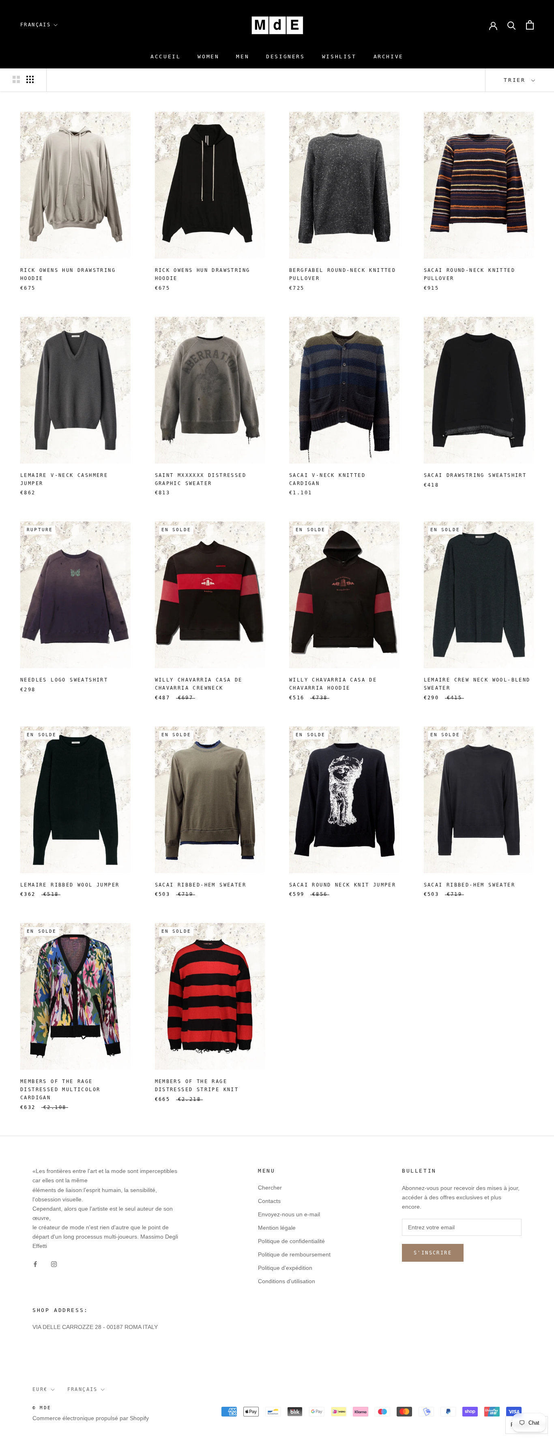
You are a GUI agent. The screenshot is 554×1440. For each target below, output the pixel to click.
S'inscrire (433, 1253)
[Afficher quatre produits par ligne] (30, 79)
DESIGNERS (285, 56)
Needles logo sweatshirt (64, 680)
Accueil (165, 56)
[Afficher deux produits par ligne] (16, 79)
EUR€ (40, 1389)
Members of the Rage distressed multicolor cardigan (60, 1089)
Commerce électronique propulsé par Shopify (90, 1418)
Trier (517, 80)
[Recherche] (511, 25)
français (35, 25)
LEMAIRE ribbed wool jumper (69, 885)
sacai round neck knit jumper (342, 885)
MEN (242, 56)
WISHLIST (339, 56)
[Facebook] (35, 1263)
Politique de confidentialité (291, 1241)
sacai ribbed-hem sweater (201, 885)
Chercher (270, 1187)
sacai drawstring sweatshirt (475, 475)
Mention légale (277, 1227)
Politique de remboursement (294, 1254)
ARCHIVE (389, 56)
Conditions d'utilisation (286, 1281)
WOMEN (208, 56)
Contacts (269, 1201)
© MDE (41, 1407)
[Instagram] (54, 1263)
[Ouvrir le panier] (530, 25)
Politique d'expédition (285, 1268)
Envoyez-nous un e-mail (289, 1214)
